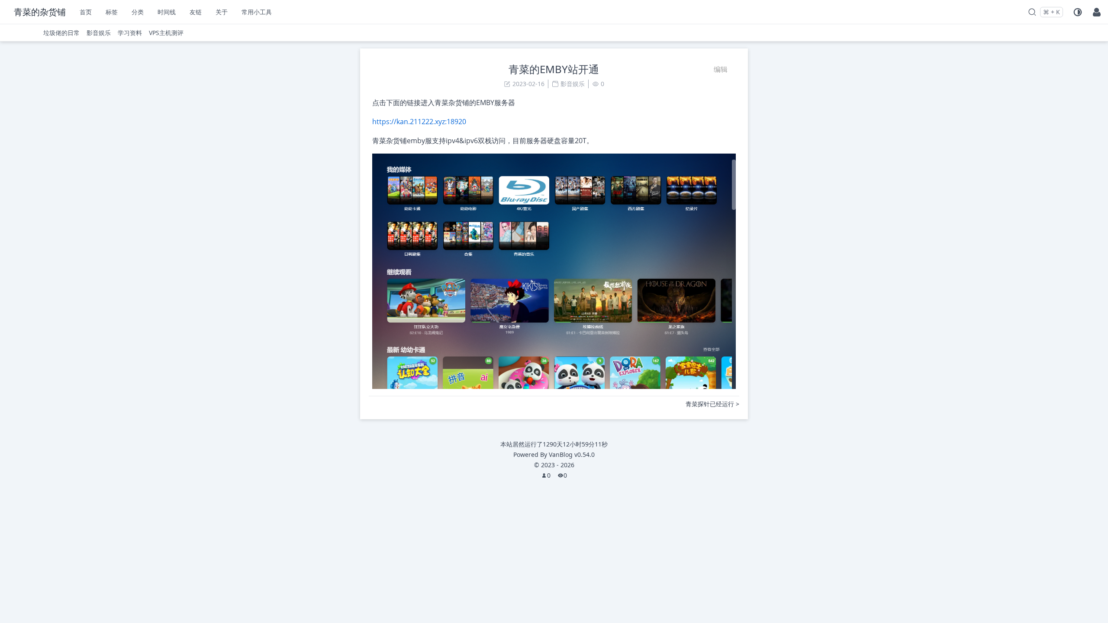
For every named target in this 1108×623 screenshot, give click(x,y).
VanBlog (572, 454)
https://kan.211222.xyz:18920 (419, 121)
